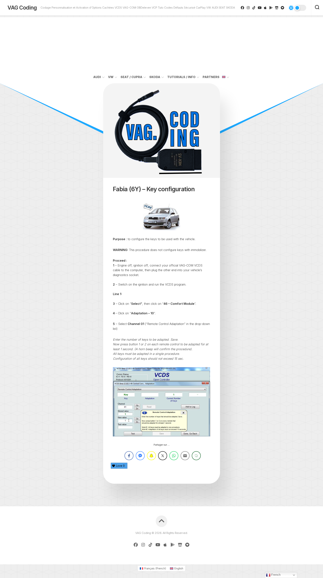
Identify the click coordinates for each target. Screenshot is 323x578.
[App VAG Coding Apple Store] (265, 7)
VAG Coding (22, 7)
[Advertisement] (161, 43)
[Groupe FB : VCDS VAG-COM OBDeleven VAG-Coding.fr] (242, 7)
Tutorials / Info (181, 77)
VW (110, 77)
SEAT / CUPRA (131, 77)
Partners (211, 77)
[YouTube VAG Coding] (260, 7)
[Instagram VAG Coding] (248, 7)
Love (120, 465)
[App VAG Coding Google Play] (271, 7)
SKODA (154, 77)
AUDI (97, 77)
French (275, 574)
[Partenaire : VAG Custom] (277, 7)
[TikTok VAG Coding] (254, 7)
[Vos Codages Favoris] (282, 7)
